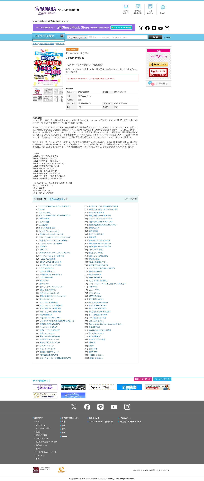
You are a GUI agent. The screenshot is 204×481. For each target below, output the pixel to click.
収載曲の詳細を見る (57, 199)
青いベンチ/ (47, 299)
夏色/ (92, 343)
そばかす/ (50, 318)
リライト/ (54, 216)
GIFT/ (95, 296)
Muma (64, 436)
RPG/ (49, 355)
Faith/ (93, 287)
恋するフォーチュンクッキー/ (53, 240)
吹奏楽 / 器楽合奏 (42, 438)
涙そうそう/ (96, 234)
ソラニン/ (54, 206)
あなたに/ (97, 308)
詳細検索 (167, 37)
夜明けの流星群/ (50, 324)
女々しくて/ (52, 287)
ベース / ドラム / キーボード (46, 452)
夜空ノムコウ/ (47, 333)
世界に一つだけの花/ (50, 330)
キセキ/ (46, 278)
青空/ (98, 265)
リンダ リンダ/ (102, 268)
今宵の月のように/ (55, 253)
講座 (63, 433)
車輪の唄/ (100, 243)
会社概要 (136, 470)
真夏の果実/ (52, 296)
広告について (94, 418)
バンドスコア (41, 455)
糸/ (94, 228)
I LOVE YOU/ (47, 259)
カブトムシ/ (45, 213)
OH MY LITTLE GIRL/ (50, 262)
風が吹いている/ (52, 234)
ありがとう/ (49, 231)
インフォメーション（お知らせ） (101, 422)
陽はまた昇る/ (96, 213)
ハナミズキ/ (96, 250)
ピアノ (38, 422)
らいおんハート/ (48, 327)
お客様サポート (125, 418)
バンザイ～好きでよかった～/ (55, 237)
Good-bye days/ (100, 330)
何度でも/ (101, 222)
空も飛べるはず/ (49, 352)
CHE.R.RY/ (94, 327)
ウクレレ (39, 459)
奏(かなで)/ (50, 343)
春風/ (93, 352)
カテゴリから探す (44, 36)
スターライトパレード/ (55, 358)
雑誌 (63, 425)
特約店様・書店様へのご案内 (130, 422)
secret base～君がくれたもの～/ (103, 209)
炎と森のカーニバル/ (103, 206)
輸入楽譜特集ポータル (70, 418)
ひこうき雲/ (47, 228)
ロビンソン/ (47, 349)
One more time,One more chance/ (106, 324)
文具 (63, 429)
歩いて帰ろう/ (48, 302)
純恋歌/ (46, 315)
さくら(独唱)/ (98, 315)
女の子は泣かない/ (50, 265)
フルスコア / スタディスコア (46, 442)
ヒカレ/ (93, 349)
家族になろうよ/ (98, 256)
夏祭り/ (95, 271)
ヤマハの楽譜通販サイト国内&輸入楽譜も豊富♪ (83, 27)
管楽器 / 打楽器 (41, 435)
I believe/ (44, 219)
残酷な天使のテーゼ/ (100, 216)
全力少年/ (49, 339)
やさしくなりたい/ (50, 312)
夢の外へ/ (95, 274)
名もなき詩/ (97, 305)
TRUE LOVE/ (98, 262)
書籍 (63, 422)
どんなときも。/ (98, 281)
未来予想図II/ (102, 225)
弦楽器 (38, 432)
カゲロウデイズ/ (57, 321)
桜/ (44, 281)
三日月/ (43, 225)
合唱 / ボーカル (41, 445)
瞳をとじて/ (96, 253)
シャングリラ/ (100, 219)
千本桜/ (51, 274)
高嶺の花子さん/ (99, 240)
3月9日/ (96, 355)
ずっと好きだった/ (50, 308)
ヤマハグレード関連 (43, 428)
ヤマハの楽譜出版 (56, 10)
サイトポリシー (165, 470)
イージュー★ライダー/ (52, 256)
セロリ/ (96, 321)
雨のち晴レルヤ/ (96, 333)
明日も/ (96, 278)
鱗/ (92, 237)
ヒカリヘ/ (94, 290)
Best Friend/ (47, 268)
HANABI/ (96, 299)
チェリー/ (47, 346)
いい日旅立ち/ (97, 318)
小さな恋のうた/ (100, 312)
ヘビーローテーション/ (51, 243)
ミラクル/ (94, 293)
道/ (43, 247)
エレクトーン (41, 425)
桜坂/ (94, 259)
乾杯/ (93, 231)
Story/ (42, 209)
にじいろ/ (44, 222)
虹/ (91, 346)
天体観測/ (100, 247)
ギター (38, 449)
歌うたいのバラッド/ (51, 305)
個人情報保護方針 (149, 470)
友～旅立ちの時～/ (97, 339)
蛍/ (49, 293)
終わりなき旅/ (98, 302)
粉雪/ (96, 358)
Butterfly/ (47, 271)
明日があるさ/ (48, 290)
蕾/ (44, 284)
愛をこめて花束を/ (50, 336)
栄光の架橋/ (95, 336)
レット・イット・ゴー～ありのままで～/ (107, 284)
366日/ (43, 250)
